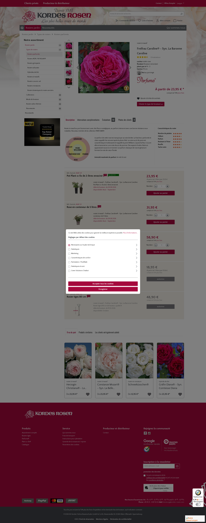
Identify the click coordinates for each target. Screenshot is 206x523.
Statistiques (75, 249)
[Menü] (202, 489)
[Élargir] (137, 244)
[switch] (198, 504)
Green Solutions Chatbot (80, 271)
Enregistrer (103, 289)
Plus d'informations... (130, 233)
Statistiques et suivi (78, 266)
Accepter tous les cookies (103, 284)
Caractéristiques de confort (80, 258)
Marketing (74, 253)
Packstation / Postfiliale (79, 262)
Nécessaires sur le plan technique (83, 245)
